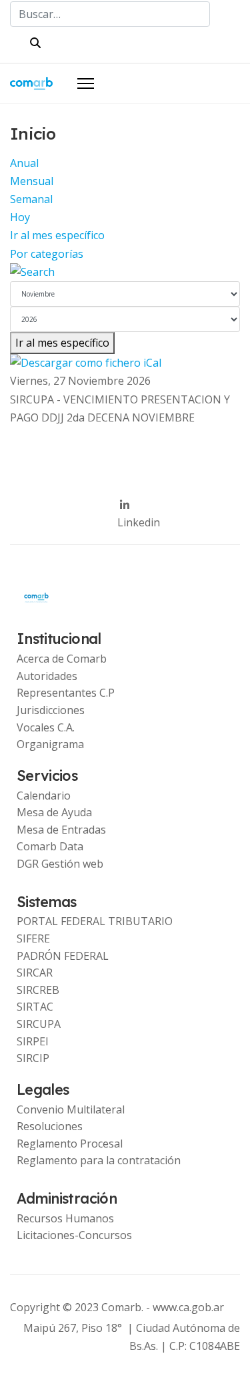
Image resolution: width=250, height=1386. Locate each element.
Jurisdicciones (51, 710)
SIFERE (33, 938)
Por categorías (46, 253)
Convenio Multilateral (71, 1109)
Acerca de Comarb (62, 658)
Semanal (31, 199)
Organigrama (50, 744)
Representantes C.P (66, 692)
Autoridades (47, 676)
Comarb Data (50, 846)
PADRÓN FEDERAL (63, 955)
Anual (24, 163)
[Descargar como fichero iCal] (125, 363)
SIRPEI (33, 1041)
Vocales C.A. (46, 727)
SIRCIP (33, 1058)
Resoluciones (50, 1126)
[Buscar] (125, 272)
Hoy (20, 217)
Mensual (31, 181)
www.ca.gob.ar (188, 1307)
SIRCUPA (39, 1024)
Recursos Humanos (65, 1218)
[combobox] (110, 14)
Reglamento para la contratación (99, 1160)
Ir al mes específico (57, 235)
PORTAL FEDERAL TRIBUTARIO (95, 921)
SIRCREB (38, 990)
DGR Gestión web (60, 863)
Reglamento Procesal (70, 1143)
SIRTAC (35, 1006)
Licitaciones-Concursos (74, 1235)
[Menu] (85, 83)
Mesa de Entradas (61, 829)
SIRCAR (35, 972)
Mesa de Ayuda (54, 812)
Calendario (44, 795)
